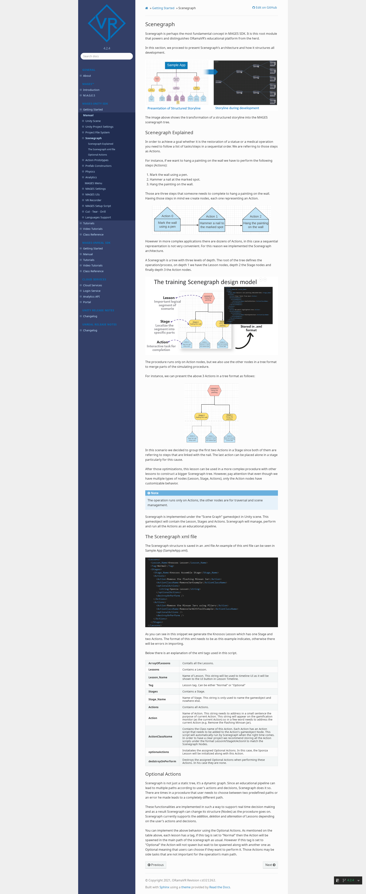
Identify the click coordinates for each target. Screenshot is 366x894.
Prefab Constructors (98, 166)
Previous (157, 865)
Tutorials (88, 223)
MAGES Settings (95, 188)
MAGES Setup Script (98, 206)
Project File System (97, 132)
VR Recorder (93, 200)
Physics (90, 171)
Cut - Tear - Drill (95, 211)
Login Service (91, 291)
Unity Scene (93, 121)
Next (269, 865)
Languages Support (98, 217)
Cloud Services (92, 285)
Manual (88, 115)
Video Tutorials (93, 229)
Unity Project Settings (99, 126)
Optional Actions (97, 154)
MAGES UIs (92, 194)
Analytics (91, 177)
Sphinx (164, 887)
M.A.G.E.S (89, 95)
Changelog (90, 316)
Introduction (91, 90)
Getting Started (93, 109)
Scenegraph (93, 138)
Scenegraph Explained (100, 143)
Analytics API (91, 296)
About (87, 75)
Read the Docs (219, 887)
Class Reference (93, 234)
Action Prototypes (96, 160)
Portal (87, 302)
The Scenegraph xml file (101, 149)
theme (186, 887)
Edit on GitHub (266, 7)
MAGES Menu (93, 183)
